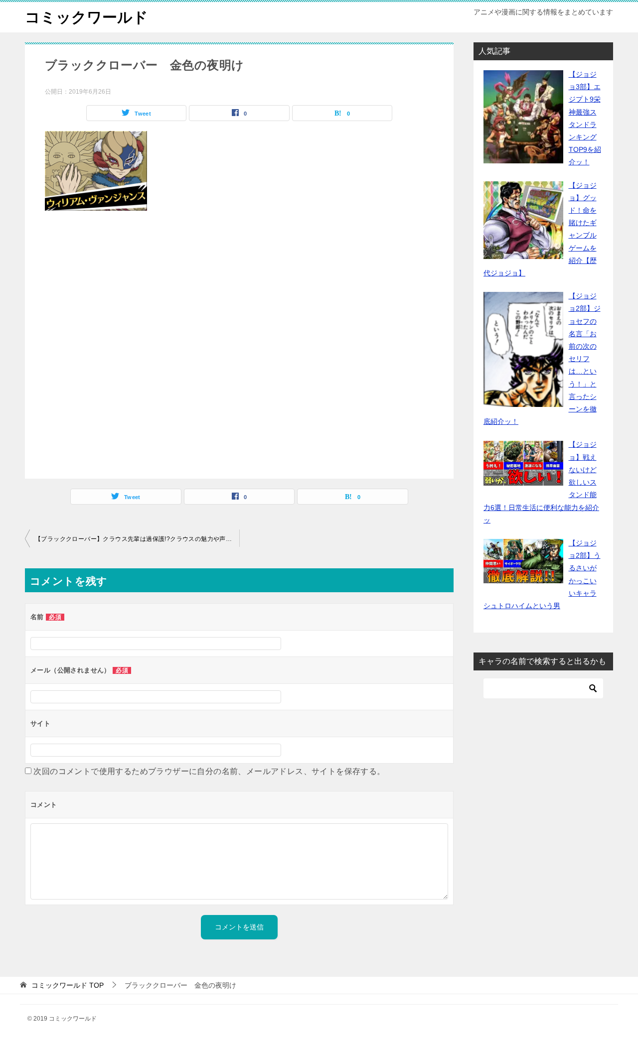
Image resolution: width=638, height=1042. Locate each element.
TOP (67, 985)
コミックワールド (86, 17)
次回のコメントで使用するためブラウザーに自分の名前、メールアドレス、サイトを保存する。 (209, 771)
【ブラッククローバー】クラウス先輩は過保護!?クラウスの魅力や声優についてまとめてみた (137, 538)
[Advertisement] (239, 347)
